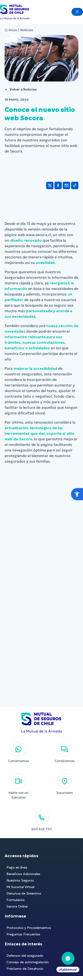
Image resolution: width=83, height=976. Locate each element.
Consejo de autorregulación (27, 962)
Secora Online (17, 906)
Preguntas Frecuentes (23, 934)
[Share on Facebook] (58, 185)
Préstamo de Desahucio (24, 968)
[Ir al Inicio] (15, 12)
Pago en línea (16, 867)
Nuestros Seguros (20, 880)
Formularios (15, 900)
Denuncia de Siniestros (23, 893)
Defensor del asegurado (24, 955)
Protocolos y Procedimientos (28, 928)
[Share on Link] (74, 185)
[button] (77, 494)
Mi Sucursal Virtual (20, 887)
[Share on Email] (66, 185)
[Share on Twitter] (49, 185)
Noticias (26, 30)
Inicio (13, 30)
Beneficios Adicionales (23, 874)
